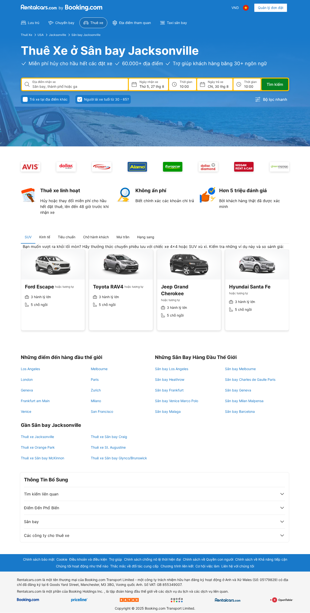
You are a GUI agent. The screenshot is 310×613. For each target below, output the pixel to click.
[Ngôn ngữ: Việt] (245, 7)
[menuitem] (30, 22)
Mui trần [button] (122, 237)
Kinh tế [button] (44, 237)
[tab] (28, 237)
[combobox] (78, 86)
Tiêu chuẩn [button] (66, 237)
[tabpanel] (155, 291)
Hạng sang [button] (145, 237)
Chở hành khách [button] (96, 237)
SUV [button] (28, 237)
